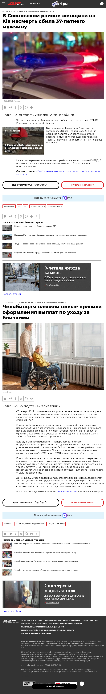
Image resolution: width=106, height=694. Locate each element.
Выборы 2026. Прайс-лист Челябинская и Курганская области (47, 630)
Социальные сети (39, 624)
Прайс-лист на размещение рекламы (65, 624)
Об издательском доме (31, 620)
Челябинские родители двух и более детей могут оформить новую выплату (47, 570)
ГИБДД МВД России (11, 101)
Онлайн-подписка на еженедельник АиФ (62, 620)
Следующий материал (54, 686)
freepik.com (7, 392)
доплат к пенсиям (67, 491)
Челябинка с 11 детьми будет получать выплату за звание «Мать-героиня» (46, 561)
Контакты (25, 624)
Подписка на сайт (90, 620)
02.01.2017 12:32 (8, 11)
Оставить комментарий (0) (82, 185)
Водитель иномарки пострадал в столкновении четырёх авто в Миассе (45, 253)
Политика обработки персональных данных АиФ (42, 627)
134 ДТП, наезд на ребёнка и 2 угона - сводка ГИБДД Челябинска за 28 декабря (48, 244)
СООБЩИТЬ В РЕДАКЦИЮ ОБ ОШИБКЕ (36, 633)
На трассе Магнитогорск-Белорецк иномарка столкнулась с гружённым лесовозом (50, 235)
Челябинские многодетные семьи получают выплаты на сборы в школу (45, 552)
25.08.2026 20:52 (9, 302)
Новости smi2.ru (11, 294)
